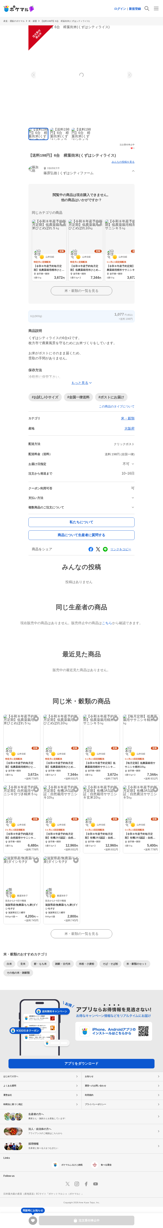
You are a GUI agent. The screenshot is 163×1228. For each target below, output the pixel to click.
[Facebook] (86, 1184)
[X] (67, 1184)
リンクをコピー (120, 549)
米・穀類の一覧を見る (81, 291)
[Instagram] (77, 1184)
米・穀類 (128, 418)
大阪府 (129, 428)
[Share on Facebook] (90, 549)
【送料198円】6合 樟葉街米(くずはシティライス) (65, 21)
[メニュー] (156, 8)
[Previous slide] (34, 75)
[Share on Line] (105, 549)
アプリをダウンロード (81, 1063)
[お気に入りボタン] (62, 223)
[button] (81, 171)
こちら (107, 623)
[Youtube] (95, 1184)
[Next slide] (129, 75)
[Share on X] (98, 549)
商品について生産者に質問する (81, 535)
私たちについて (81, 522)
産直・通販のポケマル (14, 21)
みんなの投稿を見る (123, 161)
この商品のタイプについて (117, 406)
